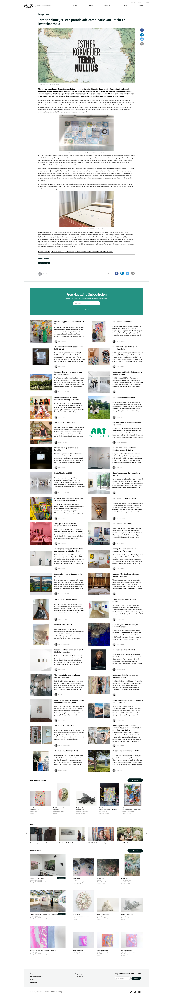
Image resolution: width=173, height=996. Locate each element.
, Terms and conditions (50, 992)
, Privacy (59, 992)
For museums (79, 977)
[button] (142, 30)
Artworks (107, 5)
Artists (91, 5)
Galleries (124, 5)
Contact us (33, 982)
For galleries (78, 974)
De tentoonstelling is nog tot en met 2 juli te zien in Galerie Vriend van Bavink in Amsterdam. (75, 252)
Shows (75, 5)
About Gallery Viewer (36, 977)
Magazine (141, 5)
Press (32, 979)
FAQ (31, 974)
